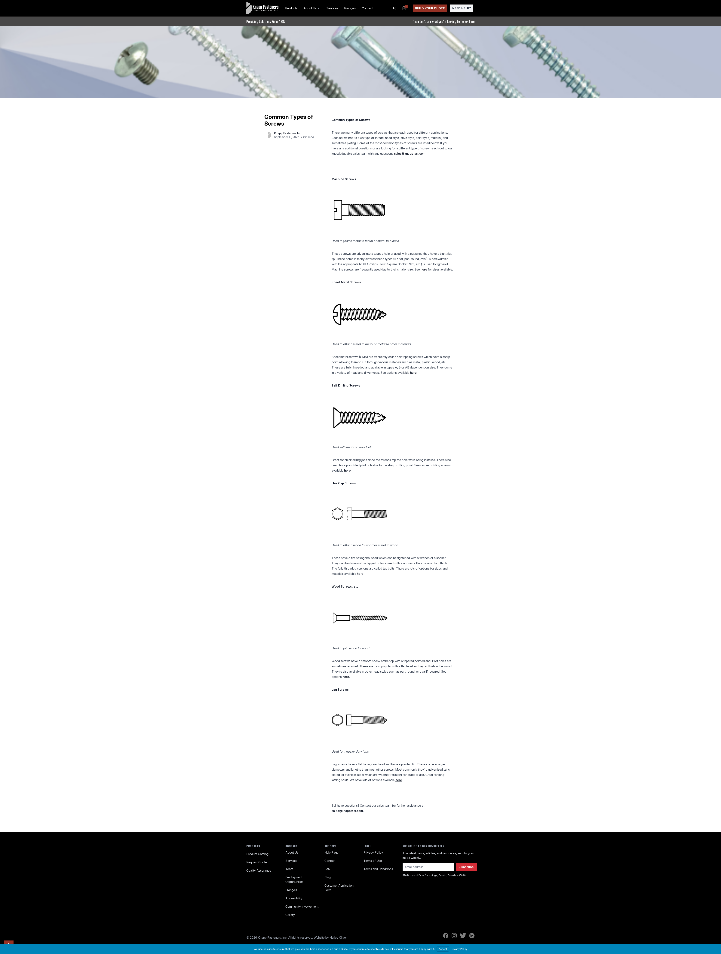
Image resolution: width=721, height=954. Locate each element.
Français (350, 8)
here (424, 269)
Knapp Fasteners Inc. (288, 133)
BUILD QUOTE (430, 8)
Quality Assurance (258, 870)
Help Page (331, 852)
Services (332, 8)
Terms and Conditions (378, 869)
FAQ (327, 869)
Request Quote (256, 862)
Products (291, 8)
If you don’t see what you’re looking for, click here (443, 21)
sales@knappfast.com (347, 811)
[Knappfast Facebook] (446, 935)
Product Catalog (257, 854)
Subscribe (466, 867)
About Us (310, 8)
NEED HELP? (461, 8)
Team (289, 869)
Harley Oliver (338, 937)
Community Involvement (301, 906)
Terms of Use (373, 861)
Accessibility (293, 898)
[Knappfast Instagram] (454, 935)
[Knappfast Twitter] (463, 935)
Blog (327, 877)
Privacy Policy (373, 852)
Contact (367, 8)
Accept (443, 948)
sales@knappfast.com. (410, 153)
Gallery (290, 915)
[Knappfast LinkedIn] (472, 935)
